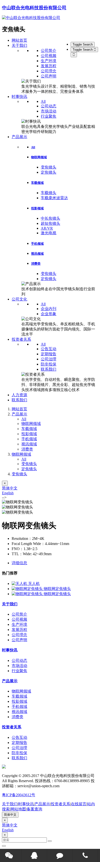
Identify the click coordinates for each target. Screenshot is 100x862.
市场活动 (48, 111)
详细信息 (19, 563)
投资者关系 (11, 727)
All (43, 101)
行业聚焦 (48, 116)
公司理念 (48, 71)
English (8, 493)
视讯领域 (37, 253)
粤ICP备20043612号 (18, 795)
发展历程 (48, 66)
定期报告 (48, 354)
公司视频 (48, 56)
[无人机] (20, 583)
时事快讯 (9, 650)
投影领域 (37, 208)
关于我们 (9, 604)
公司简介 (48, 50)
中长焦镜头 (50, 218)
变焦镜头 (48, 167)
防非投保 (48, 364)
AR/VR (47, 228)
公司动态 (48, 106)
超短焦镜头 (50, 223)
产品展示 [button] (19, 137)
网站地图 (18, 809)
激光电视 (48, 233)
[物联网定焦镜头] (28, 589)
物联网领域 (39, 157)
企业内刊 (48, 309)
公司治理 (48, 359)
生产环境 (48, 61)
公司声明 (48, 76)
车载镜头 (48, 193)
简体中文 (9, 488)
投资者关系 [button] (21, 339)
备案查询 (34, 809)
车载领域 (37, 183)
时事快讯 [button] (19, 96)
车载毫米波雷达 (54, 198)
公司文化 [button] (19, 299)
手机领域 (37, 243)
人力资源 (19, 395)
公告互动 (48, 349)
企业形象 (48, 314)
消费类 (36, 263)
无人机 (34, 583)
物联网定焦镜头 (57, 589)
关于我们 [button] (19, 45)
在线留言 (78, 804)
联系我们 (48, 369)
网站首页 (19, 40)
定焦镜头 (48, 172)
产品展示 (19, 414)
